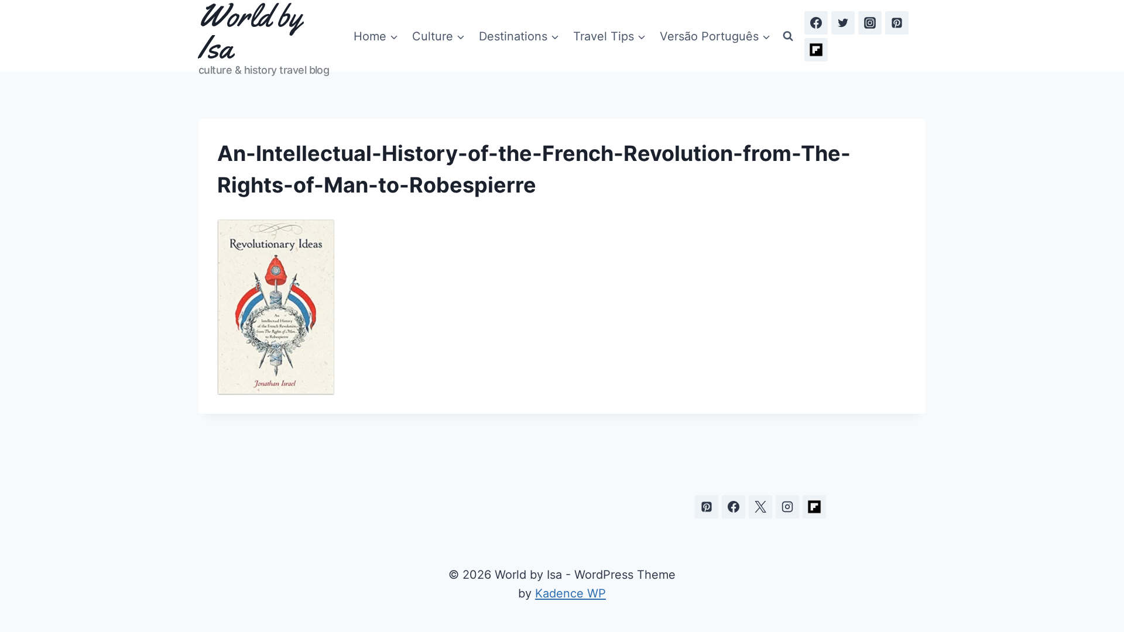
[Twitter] (843, 23)
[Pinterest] (897, 23)
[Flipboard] (816, 49)
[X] (760, 506)
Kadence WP (570, 593)
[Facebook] (816, 23)
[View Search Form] (788, 36)
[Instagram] (870, 23)
